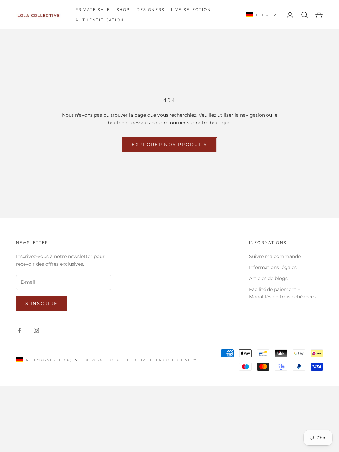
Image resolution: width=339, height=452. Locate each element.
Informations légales (273, 267)
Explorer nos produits (169, 144)
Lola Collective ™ (173, 360)
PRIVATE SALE (92, 9)
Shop (123, 9)
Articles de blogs (268, 278)
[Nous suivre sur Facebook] (19, 330)
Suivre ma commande (275, 256)
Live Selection (191, 9)
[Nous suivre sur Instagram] (36, 330)
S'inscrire (41, 303)
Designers (151, 9)
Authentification (99, 19)
